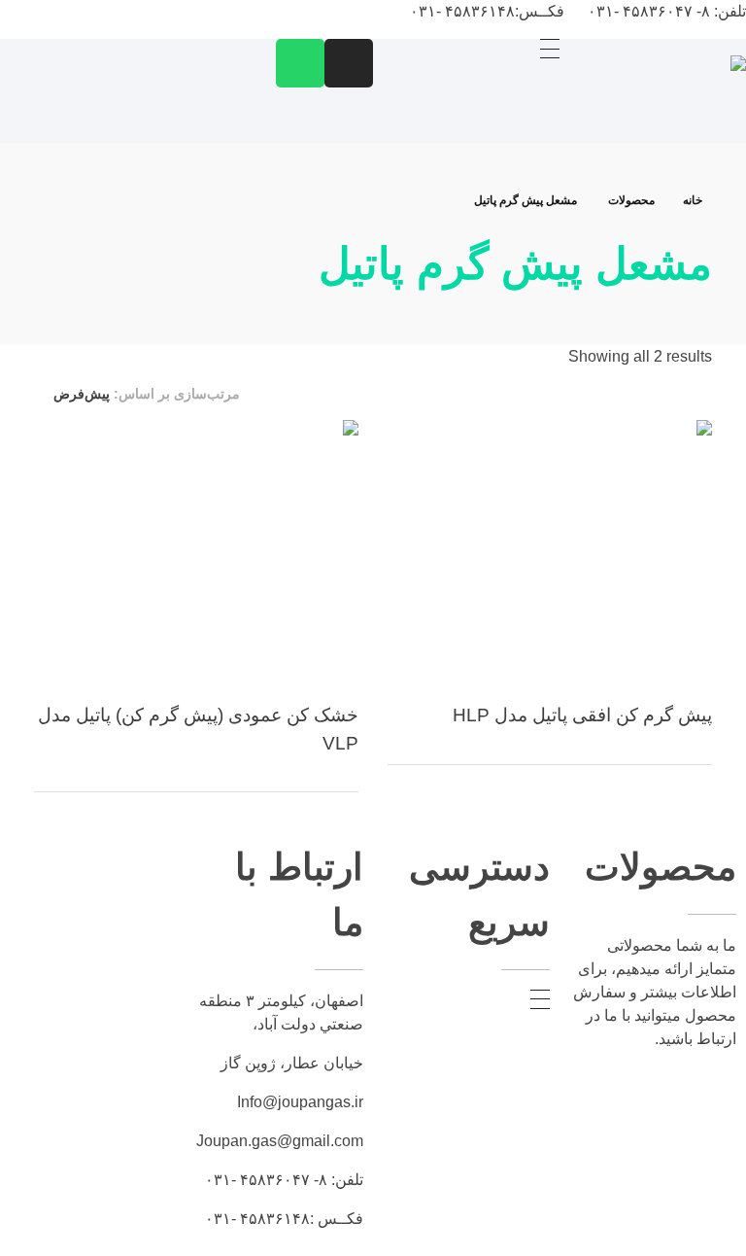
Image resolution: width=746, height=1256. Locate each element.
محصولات (631, 200)
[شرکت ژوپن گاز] (658, 99)
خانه (692, 200)
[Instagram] (348, 63)
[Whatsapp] (300, 63)
